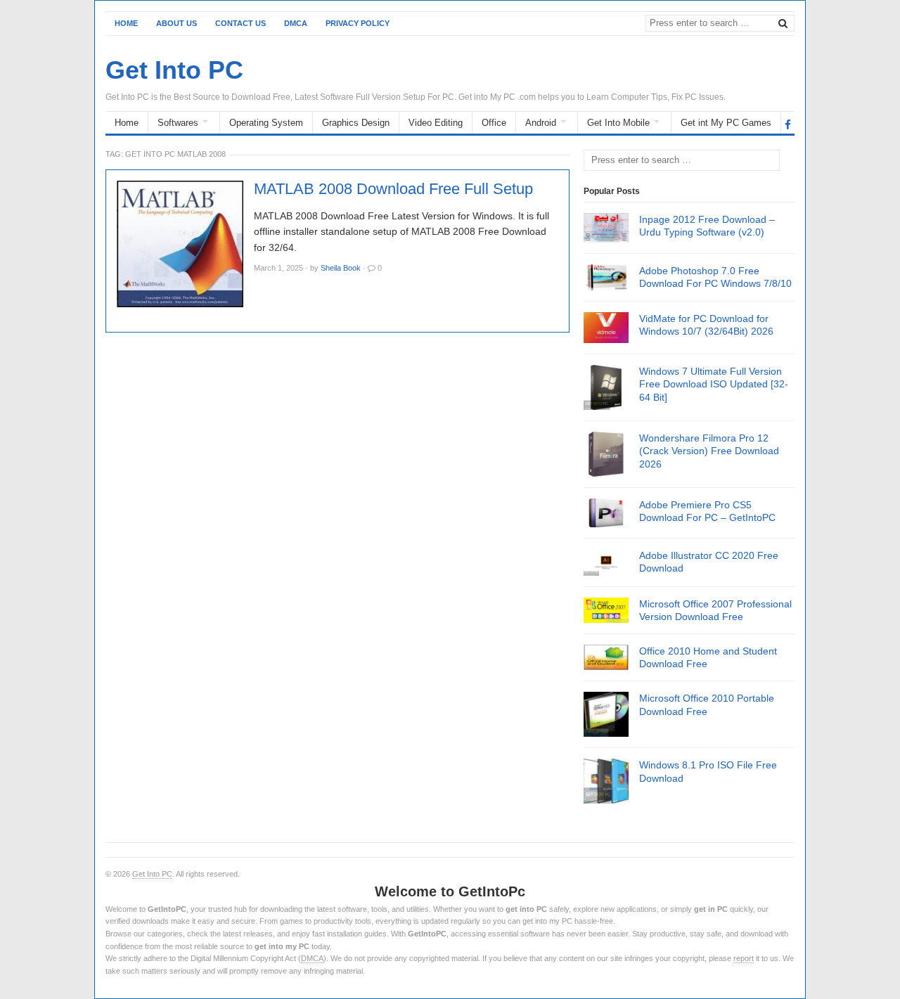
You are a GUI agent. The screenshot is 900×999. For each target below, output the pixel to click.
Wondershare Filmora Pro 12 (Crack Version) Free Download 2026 (709, 450)
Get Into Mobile (618, 122)
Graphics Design (356, 122)
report (743, 958)
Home (126, 23)
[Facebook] (788, 124)
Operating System (266, 122)
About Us (176, 23)
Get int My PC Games (726, 122)
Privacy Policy (358, 23)
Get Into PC (152, 874)
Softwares (178, 122)
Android (540, 122)
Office (494, 122)
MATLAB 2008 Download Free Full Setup (393, 189)
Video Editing (436, 122)
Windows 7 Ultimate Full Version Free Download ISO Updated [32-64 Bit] (713, 384)
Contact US (240, 23)
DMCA (295, 23)
